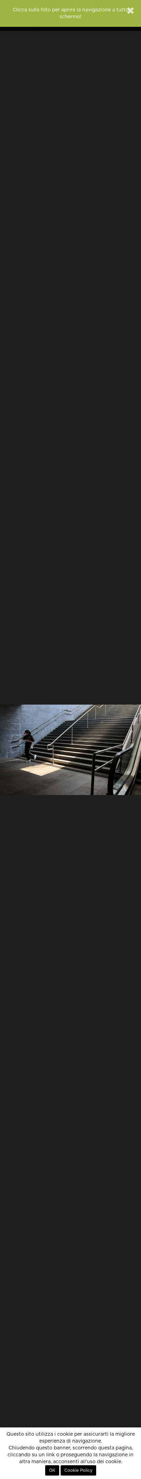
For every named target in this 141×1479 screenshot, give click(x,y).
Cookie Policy (78, 1470)
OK (52, 1470)
